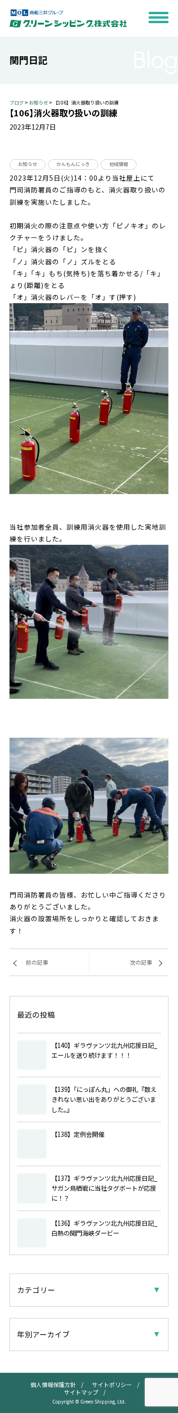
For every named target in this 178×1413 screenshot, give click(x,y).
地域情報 (118, 163)
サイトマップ (81, 1392)
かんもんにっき (73, 163)
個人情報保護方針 (53, 1384)
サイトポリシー (112, 1384)
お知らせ (27, 163)
